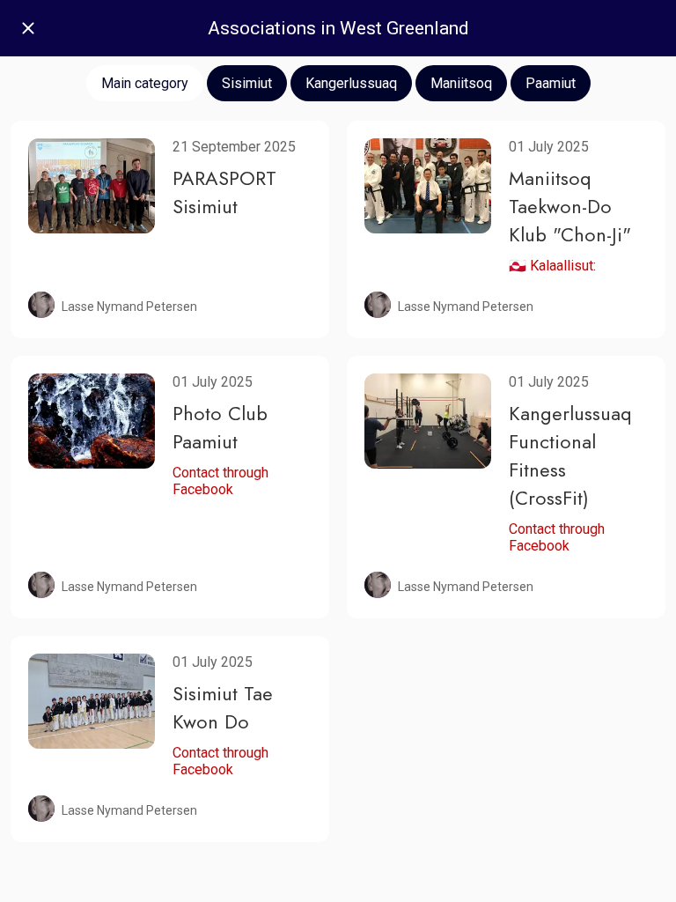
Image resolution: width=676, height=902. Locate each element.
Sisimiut (247, 83)
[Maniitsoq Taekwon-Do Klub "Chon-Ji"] (427, 185)
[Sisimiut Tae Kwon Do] (91, 701)
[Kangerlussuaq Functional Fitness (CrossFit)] (427, 421)
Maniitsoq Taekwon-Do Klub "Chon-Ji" (570, 206)
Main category (144, 83)
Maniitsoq (461, 83)
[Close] (28, 28)
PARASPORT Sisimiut (224, 192)
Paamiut (550, 83)
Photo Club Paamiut (220, 427)
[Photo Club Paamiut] (91, 421)
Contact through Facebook (220, 481)
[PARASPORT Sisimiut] (91, 185)
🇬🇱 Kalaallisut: (552, 265)
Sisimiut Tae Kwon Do (223, 707)
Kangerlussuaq (351, 83)
